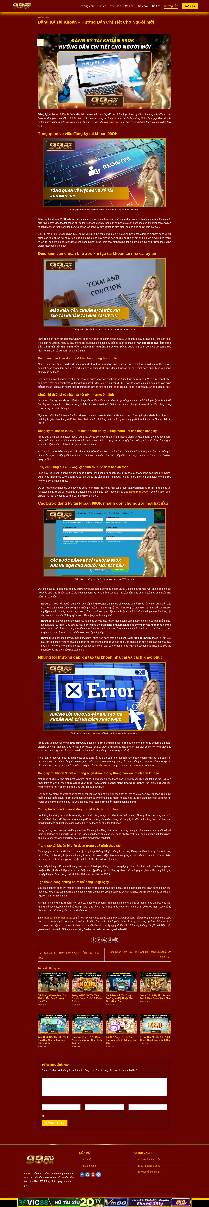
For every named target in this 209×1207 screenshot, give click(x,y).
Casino (129, 6)
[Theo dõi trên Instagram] (87, 1174)
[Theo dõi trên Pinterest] (93, 1174)
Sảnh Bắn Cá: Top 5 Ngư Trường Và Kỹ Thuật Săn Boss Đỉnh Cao (119, 998)
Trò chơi (143, 6)
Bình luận (47, 1075)
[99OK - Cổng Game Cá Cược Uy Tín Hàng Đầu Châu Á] (43, 6)
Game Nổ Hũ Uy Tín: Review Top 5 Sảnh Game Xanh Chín (155, 997)
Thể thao (115, 6)
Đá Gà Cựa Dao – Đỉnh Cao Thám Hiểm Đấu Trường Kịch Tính (52, 998)
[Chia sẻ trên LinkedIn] (115, 940)
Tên (44, 1101)
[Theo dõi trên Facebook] (82, 1174)
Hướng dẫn (171, 6)
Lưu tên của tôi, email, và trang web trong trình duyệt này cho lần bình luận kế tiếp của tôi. (94, 1116)
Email (88, 1101)
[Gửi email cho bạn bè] (104, 940)
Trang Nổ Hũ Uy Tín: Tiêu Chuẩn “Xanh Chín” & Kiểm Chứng (87, 998)
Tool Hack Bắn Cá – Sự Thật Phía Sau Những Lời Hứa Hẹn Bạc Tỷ (53, 1040)
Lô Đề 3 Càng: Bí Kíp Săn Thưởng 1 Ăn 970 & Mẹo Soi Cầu (121, 1040)
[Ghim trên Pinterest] (110, 940)
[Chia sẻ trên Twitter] (99, 940)
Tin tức (156, 6)
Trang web (134, 1101)
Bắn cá (102, 6)
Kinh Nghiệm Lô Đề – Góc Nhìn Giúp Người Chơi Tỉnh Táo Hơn (87, 1040)
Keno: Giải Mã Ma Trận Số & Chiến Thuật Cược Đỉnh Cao (155, 1038)
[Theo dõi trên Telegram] (98, 1174)
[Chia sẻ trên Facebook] (93, 940)
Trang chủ (87, 6)
